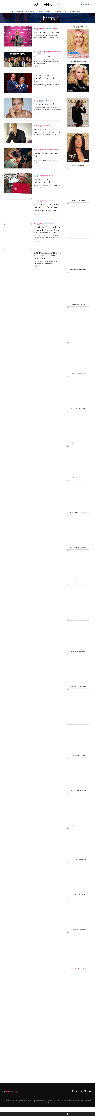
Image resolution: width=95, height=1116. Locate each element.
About (79, 11)
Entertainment (30, 11)
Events (41, 11)
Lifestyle (20, 11)
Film (45, 28)
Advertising (57, 11)
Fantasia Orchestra (42, 129)
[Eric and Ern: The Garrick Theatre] (18, 83)
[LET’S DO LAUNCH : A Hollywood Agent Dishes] (18, 183)
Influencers (58, 51)
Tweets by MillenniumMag (78, 968)
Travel (51, 52)
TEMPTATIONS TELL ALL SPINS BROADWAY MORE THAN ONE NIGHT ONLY (47, 255)
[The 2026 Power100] (18, 59)
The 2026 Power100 (42, 56)
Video (65, 11)
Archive (48, 11)
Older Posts (9, 273)
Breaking (72, 11)
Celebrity (41, 51)
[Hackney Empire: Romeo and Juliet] (18, 158)
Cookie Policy (58, 1114)
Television (49, 28)
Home (13, 11)
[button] (47, 1107)
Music (43, 125)
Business (36, 51)
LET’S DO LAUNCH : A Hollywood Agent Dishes (44, 180)
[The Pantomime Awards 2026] (18, 36)
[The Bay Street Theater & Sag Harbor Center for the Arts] (18, 208)
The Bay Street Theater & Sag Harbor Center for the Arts (46, 205)
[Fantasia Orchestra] (18, 133)
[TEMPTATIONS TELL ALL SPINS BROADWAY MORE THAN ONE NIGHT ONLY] (18, 259)
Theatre (55, 28)
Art (35, 28)
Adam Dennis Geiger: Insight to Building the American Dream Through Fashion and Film (47, 230)
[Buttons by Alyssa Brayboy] (18, 108)
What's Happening (48, 175)
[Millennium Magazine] (47, 4)
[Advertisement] (78, 999)
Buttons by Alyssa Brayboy (45, 104)
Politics (36, 52)
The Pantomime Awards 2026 (46, 32)
